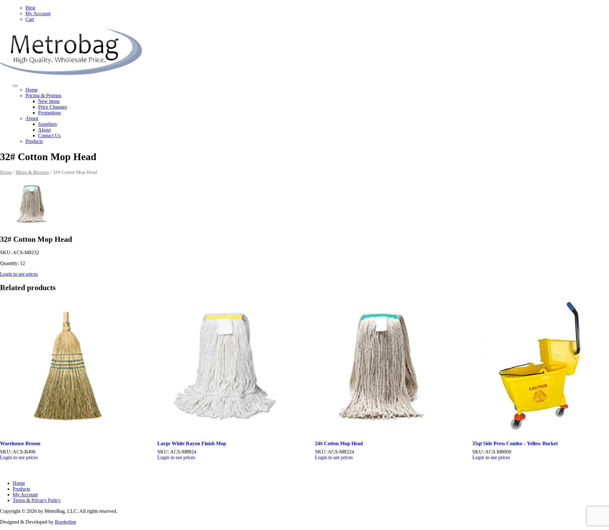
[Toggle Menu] (15, 86)
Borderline (65, 522)
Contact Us (49, 135)
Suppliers (47, 124)
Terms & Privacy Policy (37, 500)
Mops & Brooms (32, 172)
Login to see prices (19, 274)
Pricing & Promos (43, 95)
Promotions (49, 112)
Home (31, 89)
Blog (30, 7)
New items (49, 101)
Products (34, 141)
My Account (37, 13)
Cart (29, 19)
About (31, 118)
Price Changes (52, 107)
